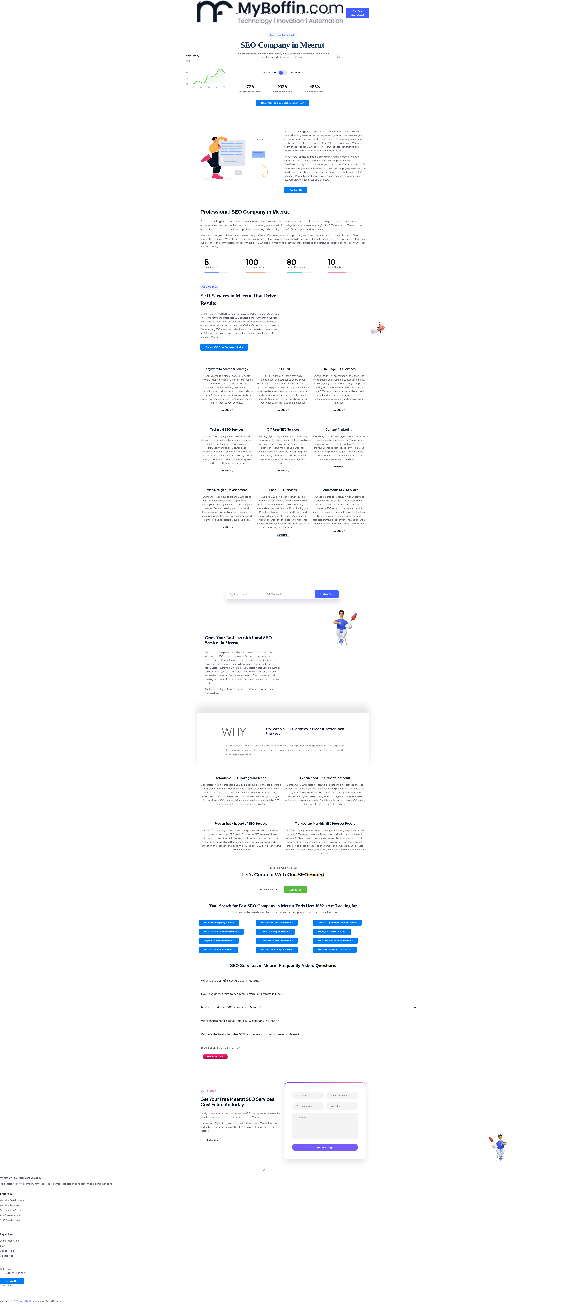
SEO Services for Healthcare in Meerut (221, 931)
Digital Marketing (9, 1240)
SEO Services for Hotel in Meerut (218, 949)
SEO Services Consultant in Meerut (277, 922)
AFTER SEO (296, 73)
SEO (2, 1245)
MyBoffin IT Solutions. (31, 1300)
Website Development (12, 1200)
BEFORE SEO (269, 73)
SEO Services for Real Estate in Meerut (335, 949)
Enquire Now (12, 1281)
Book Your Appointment (357, 13)
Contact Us (295, 190)
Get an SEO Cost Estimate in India (224, 347)
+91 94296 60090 (269, 889)
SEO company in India (234, 314)
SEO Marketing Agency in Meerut (219, 922)
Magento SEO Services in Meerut (219, 940)
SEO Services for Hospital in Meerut (277, 949)
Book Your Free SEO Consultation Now (282, 102)
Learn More (226, 410)
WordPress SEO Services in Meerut (277, 940)
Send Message (325, 1147)
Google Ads (6, 1255)
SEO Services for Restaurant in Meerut (335, 940)
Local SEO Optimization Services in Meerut (337, 922)
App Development (10, 1215)
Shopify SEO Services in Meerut (332, 931)
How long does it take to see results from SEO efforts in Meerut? (243, 994)
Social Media (7, 1250)
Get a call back (215, 1056)
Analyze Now (326, 594)
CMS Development (10, 1220)
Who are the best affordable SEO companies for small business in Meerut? (250, 1034)
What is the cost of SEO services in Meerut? (230, 980)
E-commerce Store (10, 1210)
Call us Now (212, 1140)
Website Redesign (10, 1205)
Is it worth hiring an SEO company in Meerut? (231, 1007)
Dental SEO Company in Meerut (275, 931)
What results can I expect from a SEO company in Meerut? (240, 1021)
